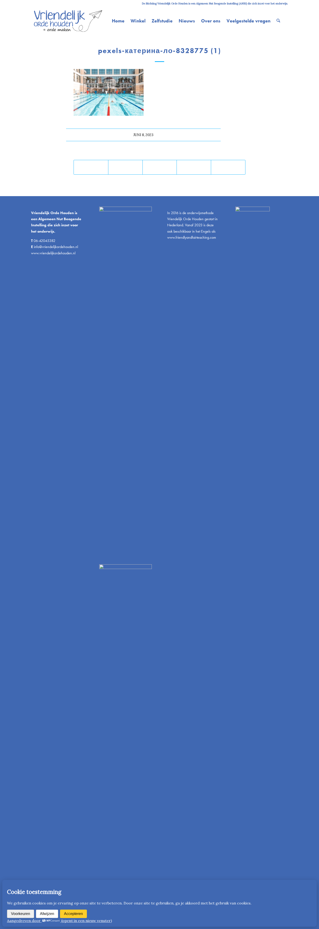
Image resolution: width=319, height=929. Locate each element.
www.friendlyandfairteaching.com (191, 237)
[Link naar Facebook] (46, 3)
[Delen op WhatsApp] (160, 167)
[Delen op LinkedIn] (194, 167)
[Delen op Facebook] (91, 167)
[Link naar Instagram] (32, 3)
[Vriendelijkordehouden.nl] (67, 20)
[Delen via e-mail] (228, 167)
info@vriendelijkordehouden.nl (56, 246)
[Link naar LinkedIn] (39, 3)
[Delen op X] (125, 167)
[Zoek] (278, 20)
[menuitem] (118, 20)
